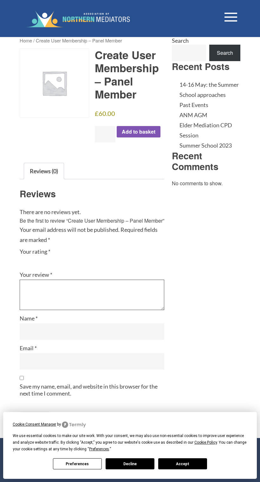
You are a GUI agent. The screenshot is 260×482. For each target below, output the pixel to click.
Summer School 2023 (205, 145)
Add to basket (138, 131)
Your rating (35, 251)
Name (29, 318)
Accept (182, 464)
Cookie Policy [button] (205, 442)
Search (180, 40)
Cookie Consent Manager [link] (34, 424)
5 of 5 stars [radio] (58, 259)
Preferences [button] (99, 449)
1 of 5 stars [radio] (23, 259)
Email (28, 348)
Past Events (193, 104)
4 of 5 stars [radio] (49, 259)
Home (26, 40)
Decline (130, 464)
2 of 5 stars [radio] (32, 259)
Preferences (77, 464)
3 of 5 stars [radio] (40, 259)
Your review (36, 274)
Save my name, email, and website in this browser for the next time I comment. (89, 390)
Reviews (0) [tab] (44, 171)
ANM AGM (193, 114)
